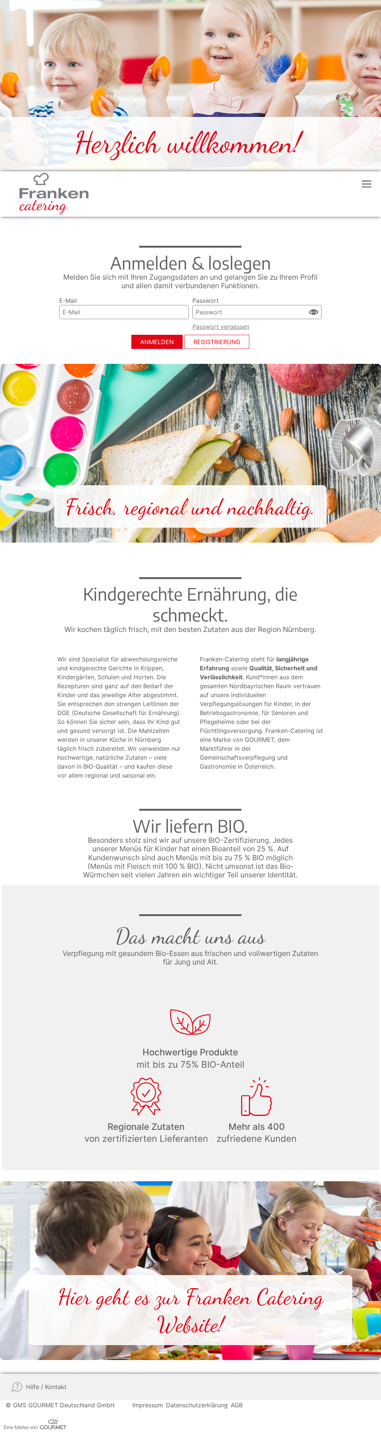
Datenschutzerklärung (197, 1405)
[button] (313, 312)
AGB (237, 1405)
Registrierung (216, 342)
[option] (190, 85)
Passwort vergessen (220, 326)
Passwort (205, 300)
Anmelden (157, 342)
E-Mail (68, 300)
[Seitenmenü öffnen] (366, 184)
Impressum (147, 1405)
